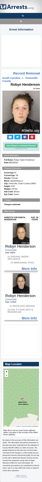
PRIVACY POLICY (21, 475)
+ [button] (6, 371)
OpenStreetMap (26, 426)
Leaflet (18, 426)
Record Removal (26, 73)
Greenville (11, 250)
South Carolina (11, 78)
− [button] (6, 375)
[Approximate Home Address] (21, 398)
